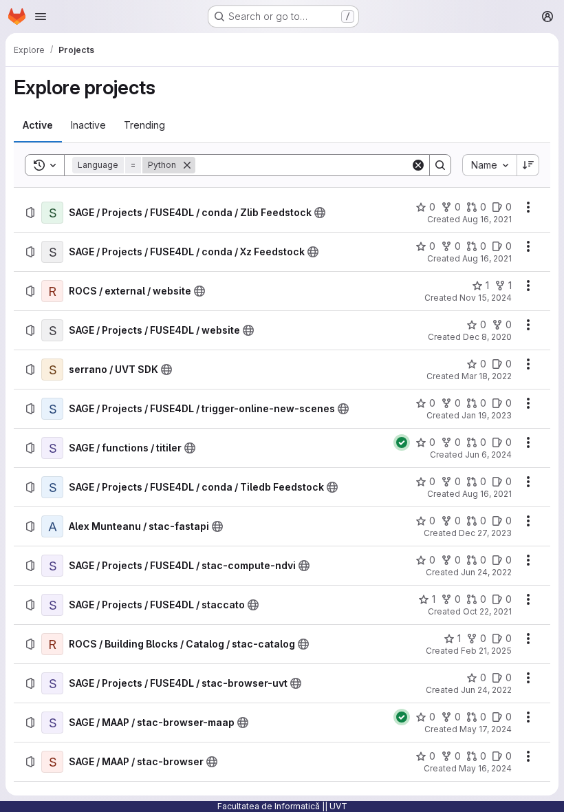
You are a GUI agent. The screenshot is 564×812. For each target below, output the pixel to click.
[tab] (38, 125)
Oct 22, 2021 (487, 611)
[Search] (440, 165)
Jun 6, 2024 (488, 454)
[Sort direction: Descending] (528, 165)
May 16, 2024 (485, 768)
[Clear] (418, 165)
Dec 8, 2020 (487, 337)
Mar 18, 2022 (487, 376)
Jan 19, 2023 (487, 415)
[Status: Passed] (401, 442)
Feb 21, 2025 (486, 650)
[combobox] (489, 165)
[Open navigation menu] (41, 17)
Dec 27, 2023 (485, 533)
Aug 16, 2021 (487, 219)
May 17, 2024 (485, 729)
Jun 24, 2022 (486, 572)
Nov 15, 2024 (485, 297)
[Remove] (187, 165)
